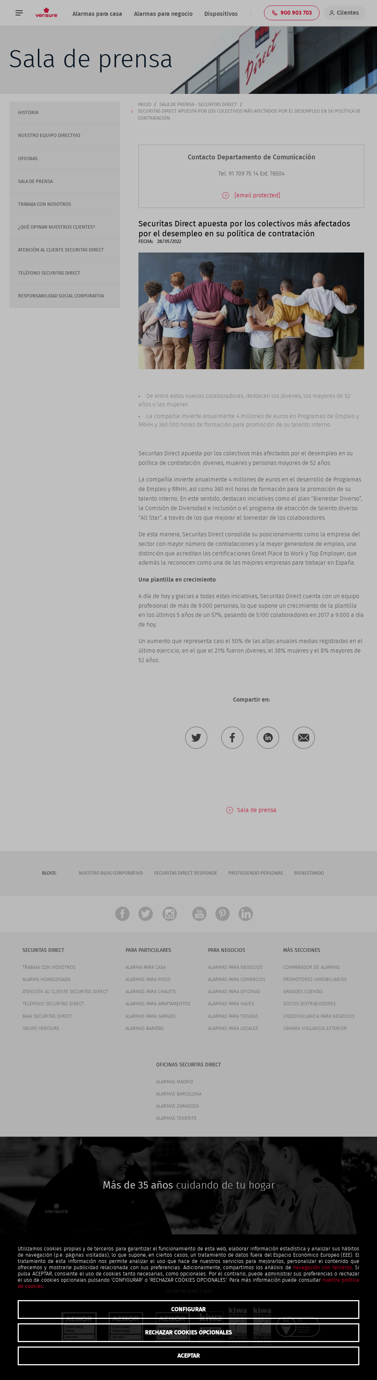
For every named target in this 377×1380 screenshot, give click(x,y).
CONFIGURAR (188, 1309)
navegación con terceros (322, 1267)
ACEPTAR (188, 1356)
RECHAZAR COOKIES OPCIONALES (188, 1332)
